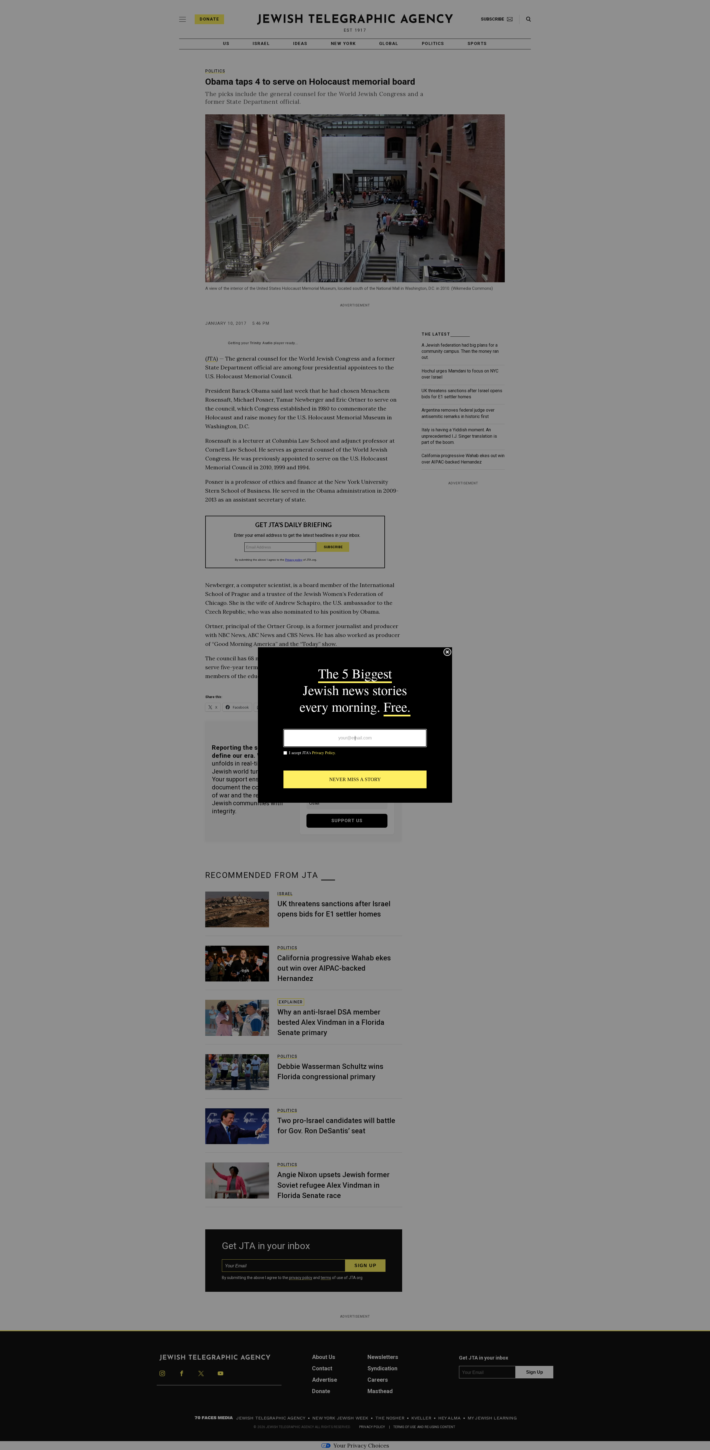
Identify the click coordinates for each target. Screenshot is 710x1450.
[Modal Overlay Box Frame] (355, 725)
